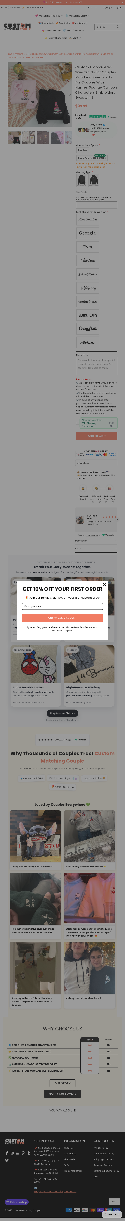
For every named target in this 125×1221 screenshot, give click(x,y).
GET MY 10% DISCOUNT (62, 617)
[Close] (104, 584)
